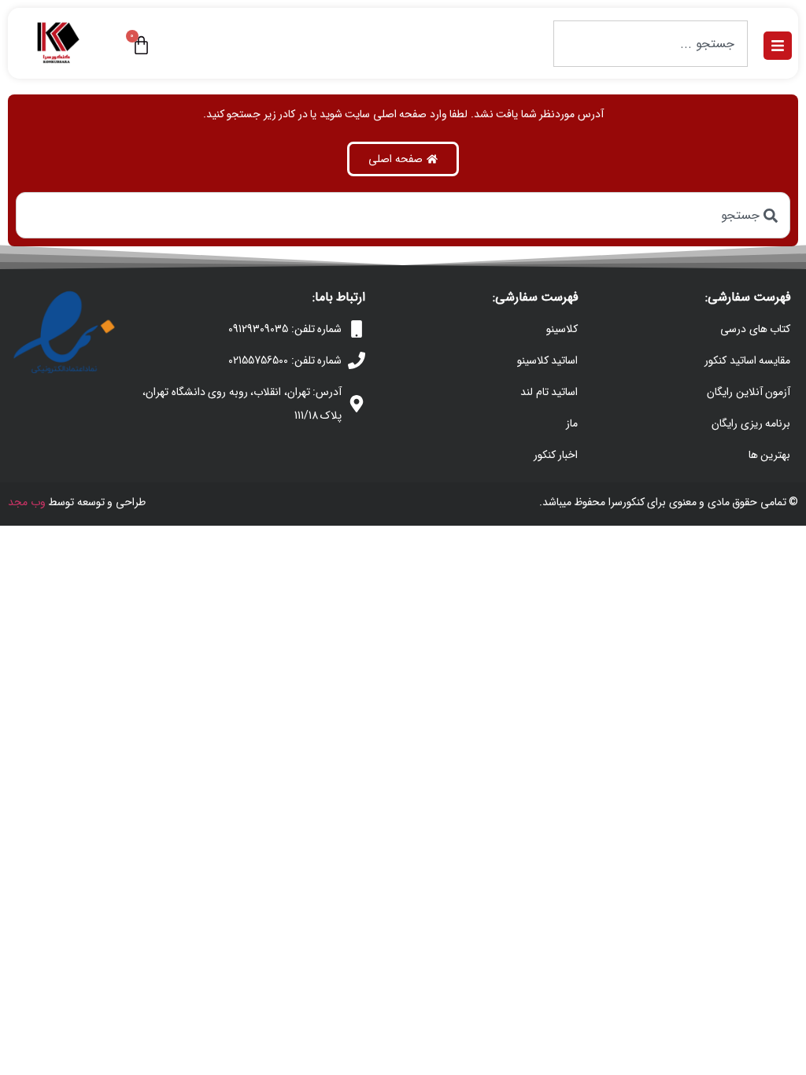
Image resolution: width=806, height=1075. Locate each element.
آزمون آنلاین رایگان (748, 392)
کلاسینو (562, 329)
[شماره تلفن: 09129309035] (356, 329)
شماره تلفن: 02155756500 (285, 360)
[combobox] (650, 43)
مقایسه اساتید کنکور (747, 360)
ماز (572, 423)
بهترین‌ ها (770, 455)
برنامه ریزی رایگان (751, 423)
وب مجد (27, 502)
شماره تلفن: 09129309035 (285, 329)
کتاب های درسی (755, 329)
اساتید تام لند (549, 392)
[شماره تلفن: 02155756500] (356, 360)
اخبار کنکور (556, 455)
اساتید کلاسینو (548, 360)
